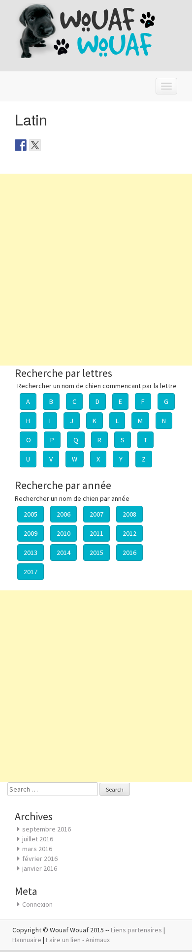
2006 (63, 514)
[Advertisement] (96, 270)
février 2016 (40, 858)
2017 (30, 571)
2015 (96, 552)
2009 (30, 533)
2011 (96, 533)
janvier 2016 (39, 868)
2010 (63, 533)
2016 (129, 552)
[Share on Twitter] (35, 145)
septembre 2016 (46, 829)
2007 (96, 514)
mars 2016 (37, 848)
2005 (30, 514)
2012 (129, 533)
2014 (63, 552)
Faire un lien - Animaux (78, 939)
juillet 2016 (37, 838)
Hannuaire (26, 939)
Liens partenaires (136, 929)
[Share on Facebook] (21, 145)
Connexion (37, 904)
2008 (129, 514)
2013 (30, 552)
